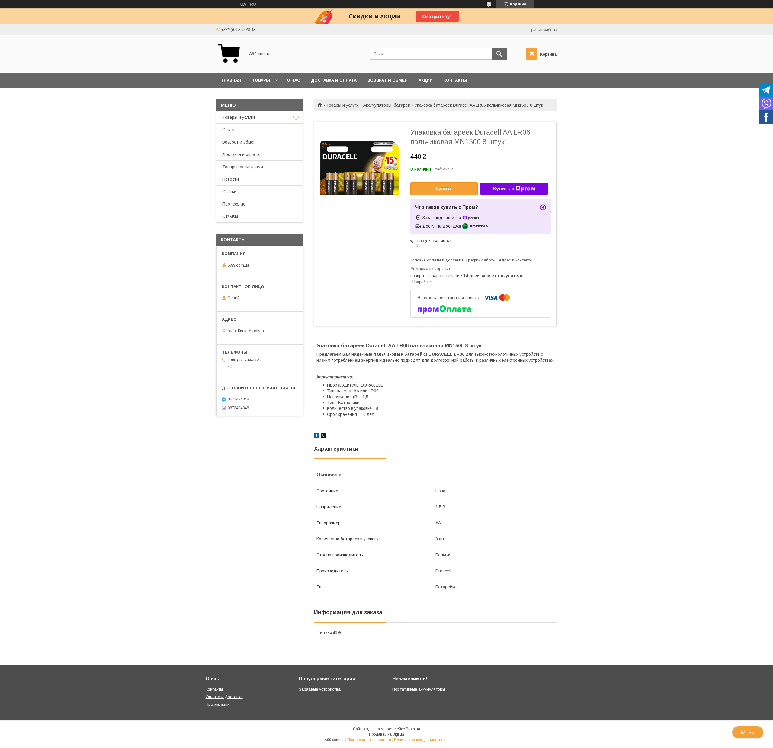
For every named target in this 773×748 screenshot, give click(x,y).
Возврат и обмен (387, 80)
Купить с (503, 188)
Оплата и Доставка (224, 697)
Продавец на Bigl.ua (386, 734)
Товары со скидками (242, 166)
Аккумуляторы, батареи (386, 105)
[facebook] (316, 436)
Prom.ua (413, 729)
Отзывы (230, 216)
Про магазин (217, 704)
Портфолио (233, 204)
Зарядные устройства (320, 689)
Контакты (455, 80)
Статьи (229, 191)
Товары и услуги (342, 105)
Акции (426, 80)
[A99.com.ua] (229, 64)
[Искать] (499, 54)
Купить (444, 188)
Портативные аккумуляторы (418, 689)
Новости (230, 179)
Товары (261, 80)
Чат (752, 732)
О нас (293, 80)
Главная (231, 80)
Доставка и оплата (334, 80)
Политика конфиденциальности (421, 740)
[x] (323, 436)
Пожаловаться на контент (369, 740)
